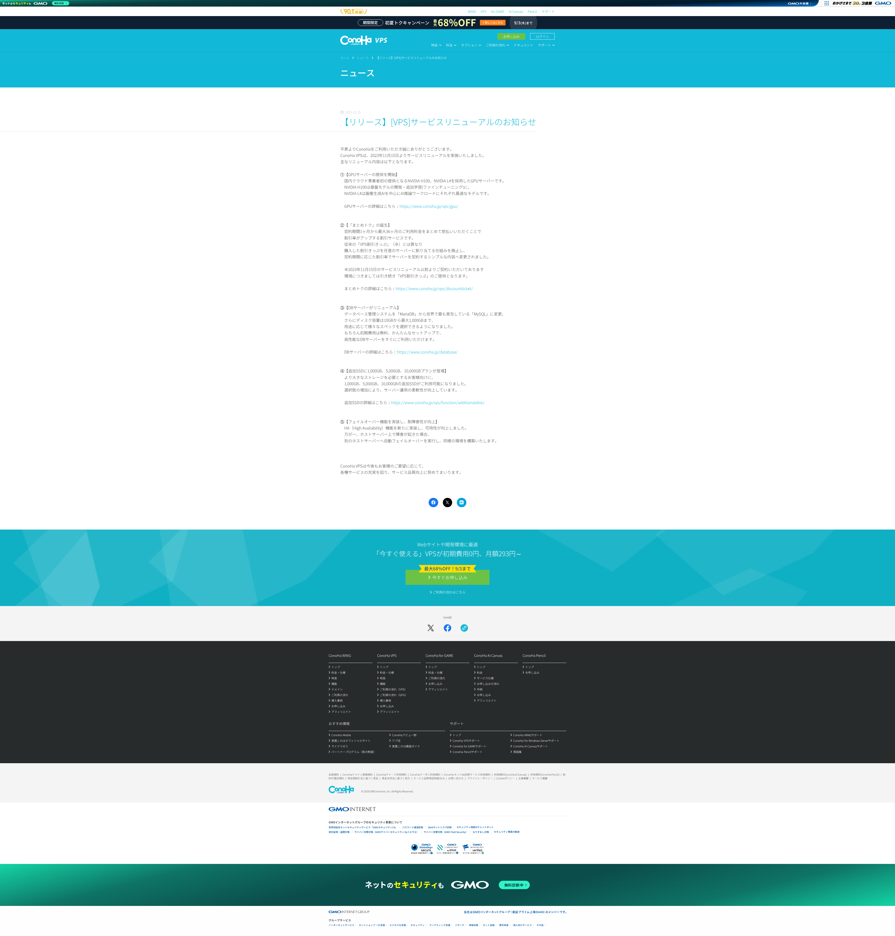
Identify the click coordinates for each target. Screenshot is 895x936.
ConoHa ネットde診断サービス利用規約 (467, 774)
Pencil (532, 11)
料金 (449, 45)
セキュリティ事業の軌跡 (507, 831)
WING (472, 11)
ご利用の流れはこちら (449, 592)
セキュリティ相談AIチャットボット (475, 827)
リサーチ (459, 925)
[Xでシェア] (430, 628)
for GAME (497, 11)
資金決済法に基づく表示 (396, 778)
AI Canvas (516, 11)
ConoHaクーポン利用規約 (425, 774)
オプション (469, 45)
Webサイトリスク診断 (440, 827)
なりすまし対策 (481, 832)
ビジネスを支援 (398, 925)
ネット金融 (489, 925)
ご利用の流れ (495, 45)
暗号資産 (504, 925)
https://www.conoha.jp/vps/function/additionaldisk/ (438, 402)
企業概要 (523, 778)
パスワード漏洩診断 (412, 827)
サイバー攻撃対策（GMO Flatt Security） (446, 832)
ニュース (363, 57)
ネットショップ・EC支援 (372, 925)
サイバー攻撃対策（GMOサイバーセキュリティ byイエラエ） (387, 832)
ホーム (344, 57)
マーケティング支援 (439, 925)
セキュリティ (418, 925)
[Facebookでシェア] (447, 628)
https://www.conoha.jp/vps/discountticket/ (434, 288)
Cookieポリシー (505, 778)
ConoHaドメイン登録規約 (357, 774)
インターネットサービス (341, 925)
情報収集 (473, 925)
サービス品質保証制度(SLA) (429, 778)
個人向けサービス (522, 925)
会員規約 (334, 774)
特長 (434, 45)
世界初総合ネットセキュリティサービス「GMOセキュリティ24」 (363, 827)
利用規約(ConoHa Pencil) (544, 774)
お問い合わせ (456, 778)
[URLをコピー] (464, 628)
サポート (548, 11)
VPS (483, 11)
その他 (540, 925)
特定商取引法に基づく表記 (363, 778)
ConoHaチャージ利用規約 (391, 774)
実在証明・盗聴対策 (339, 832)
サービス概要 (539, 778)
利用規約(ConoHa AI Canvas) (510, 774)
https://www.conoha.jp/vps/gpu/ (428, 206)
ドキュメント (523, 45)
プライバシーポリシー (480, 778)
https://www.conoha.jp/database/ (427, 352)
